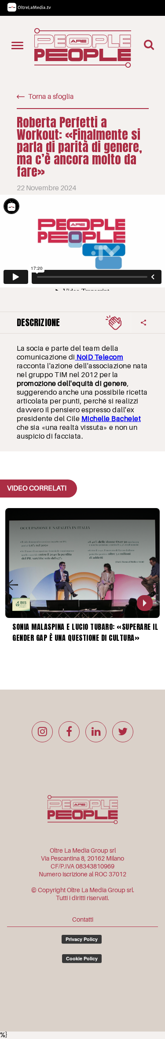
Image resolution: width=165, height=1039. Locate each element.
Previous (12, 585)
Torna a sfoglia (51, 97)
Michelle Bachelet (111, 419)
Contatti (82, 919)
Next (152, 585)
